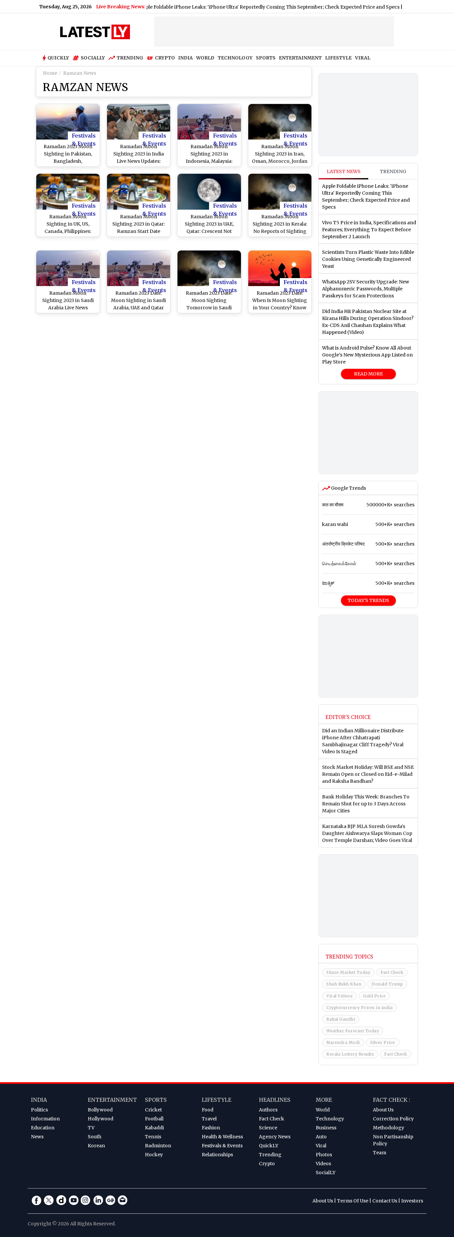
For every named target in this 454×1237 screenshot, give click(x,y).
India (39, 1099)
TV (91, 1128)
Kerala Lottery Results (350, 1054)
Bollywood (100, 1110)
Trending (130, 58)
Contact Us (384, 1201)
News (37, 1137)
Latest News (344, 171)
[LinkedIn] (98, 1200)
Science (268, 1128)
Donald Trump (387, 983)
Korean (96, 1146)
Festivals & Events (84, 136)
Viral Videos (339, 995)
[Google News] (110, 1200)
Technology (330, 1119)
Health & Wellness (222, 1137)
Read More (368, 374)
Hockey (154, 1155)
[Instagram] (86, 1200)
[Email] (123, 1200)
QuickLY (268, 1146)
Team (379, 1153)
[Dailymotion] (61, 1200)
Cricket (153, 1110)
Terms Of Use (352, 1201)
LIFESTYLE (338, 58)
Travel (209, 1119)
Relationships (217, 1155)
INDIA (185, 58)
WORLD (205, 58)
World (323, 1110)
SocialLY (325, 1173)
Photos (324, 1155)
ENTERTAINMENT (300, 58)
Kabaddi (154, 1128)
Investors (412, 1201)
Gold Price (374, 995)
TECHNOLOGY (235, 58)
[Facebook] (37, 1200)
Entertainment (112, 1099)
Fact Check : (391, 1099)
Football (154, 1119)
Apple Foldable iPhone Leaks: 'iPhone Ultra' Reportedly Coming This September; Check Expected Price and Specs (191, 7)
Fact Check (392, 972)
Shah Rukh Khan (343, 983)
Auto (321, 1137)
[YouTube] (73, 1200)
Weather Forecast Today (352, 1030)
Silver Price (382, 1042)
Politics (39, 1110)
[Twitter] (49, 1200)
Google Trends (348, 488)
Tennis (153, 1137)
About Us (383, 1110)
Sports (156, 1099)
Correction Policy (393, 1119)
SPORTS (266, 58)
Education (43, 1128)
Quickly (58, 58)
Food (207, 1110)
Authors (268, 1110)
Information (45, 1119)
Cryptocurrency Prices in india (359, 1007)
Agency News (274, 1137)
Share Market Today (348, 972)
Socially (93, 58)
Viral (321, 1146)
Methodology (388, 1128)
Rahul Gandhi (340, 1019)
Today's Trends (368, 600)
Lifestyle (216, 1099)
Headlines (274, 1099)
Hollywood (100, 1119)
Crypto (165, 58)
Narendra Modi (343, 1042)
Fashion (211, 1128)
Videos (323, 1164)
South (94, 1137)
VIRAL (362, 58)
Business (326, 1128)
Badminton (158, 1146)
